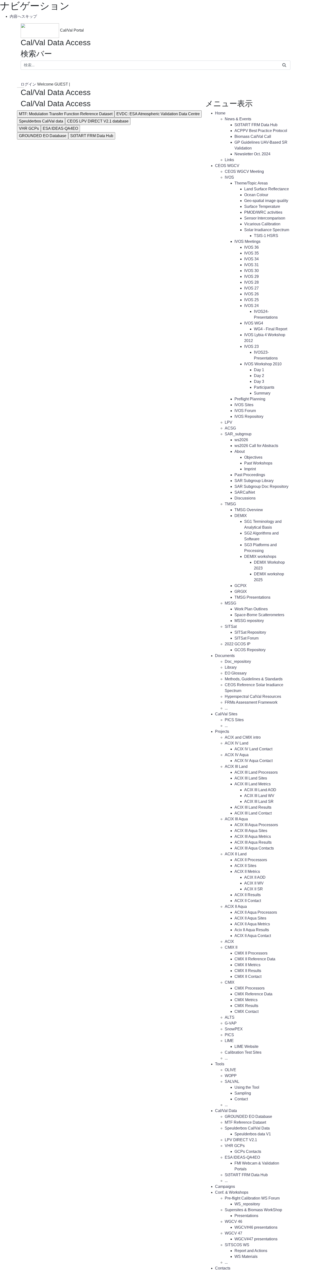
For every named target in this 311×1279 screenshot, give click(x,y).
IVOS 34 (251, 259)
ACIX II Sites (245, 866)
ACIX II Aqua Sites (250, 918)
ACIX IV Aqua (237, 755)
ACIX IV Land (236, 743)
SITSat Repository (250, 632)
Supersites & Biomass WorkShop (253, 1210)
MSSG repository (249, 621)
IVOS (229, 177)
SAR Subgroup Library (254, 481)
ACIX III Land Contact (253, 813)
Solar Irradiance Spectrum (266, 230)
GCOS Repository (250, 650)
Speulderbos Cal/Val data (41, 121)
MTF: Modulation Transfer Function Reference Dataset (65, 114)
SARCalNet (244, 492)
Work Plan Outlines (251, 609)
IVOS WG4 (253, 323)
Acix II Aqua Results (251, 930)
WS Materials (246, 1256)
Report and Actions (250, 1251)
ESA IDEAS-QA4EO (60, 128)
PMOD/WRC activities (263, 212)
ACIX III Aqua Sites (250, 831)
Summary (262, 393)
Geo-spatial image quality (266, 201)
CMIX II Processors (251, 953)
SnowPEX (234, 1029)
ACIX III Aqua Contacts (254, 848)
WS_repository (247, 1204)
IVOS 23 (251, 346)
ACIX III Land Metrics (252, 784)
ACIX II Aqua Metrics (252, 924)
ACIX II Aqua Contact (252, 936)
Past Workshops (258, 463)
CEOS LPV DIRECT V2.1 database (98, 121)
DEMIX (240, 516)
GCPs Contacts (247, 1151)
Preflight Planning (249, 399)
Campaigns (225, 1186)
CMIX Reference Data (253, 994)
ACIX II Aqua (236, 906)
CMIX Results (246, 1006)
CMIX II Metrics (247, 965)
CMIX (229, 982)
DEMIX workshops (260, 556)
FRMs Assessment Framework (251, 702)
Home (220, 113)
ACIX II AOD (255, 877)
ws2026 (241, 440)
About (239, 451)
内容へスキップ (23, 16)
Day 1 (259, 370)
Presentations (246, 1216)
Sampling (242, 1093)
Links (229, 160)
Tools (219, 1064)
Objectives (253, 457)
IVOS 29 (251, 276)
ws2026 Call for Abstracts (256, 446)
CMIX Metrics (246, 1000)
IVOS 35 (251, 253)
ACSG (230, 428)
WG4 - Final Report (270, 329)
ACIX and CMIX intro (243, 737)
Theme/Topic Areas (251, 183)
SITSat (231, 626)
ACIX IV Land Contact (253, 749)
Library (231, 667)
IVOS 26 (251, 294)
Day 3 (259, 381)
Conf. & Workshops (231, 1192)
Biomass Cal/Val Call (252, 136)
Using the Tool (246, 1087)
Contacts (222, 1268)
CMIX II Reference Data (254, 959)
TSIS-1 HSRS (266, 236)
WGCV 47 (233, 1233)
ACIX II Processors (250, 860)
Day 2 (259, 376)
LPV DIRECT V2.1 (241, 1140)
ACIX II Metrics (247, 871)
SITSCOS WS (237, 1245)
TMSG (230, 504)
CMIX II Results (247, 971)
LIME (229, 1041)
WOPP (231, 1076)
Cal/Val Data (226, 1111)
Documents (225, 656)
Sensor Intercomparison (264, 218)
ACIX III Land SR (259, 801)
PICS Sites (234, 720)
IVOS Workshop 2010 (263, 364)
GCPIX (240, 586)
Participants (264, 387)
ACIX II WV (254, 883)
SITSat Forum (246, 638)
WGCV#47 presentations (255, 1239)
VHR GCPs (29, 128)
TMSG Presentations (252, 597)
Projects (222, 731)
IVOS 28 (251, 282)
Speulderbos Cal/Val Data (247, 1128)
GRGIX (240, 591)
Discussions (245, 498)
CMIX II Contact (247, 976)
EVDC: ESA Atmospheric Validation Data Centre (158, 114)
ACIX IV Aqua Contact (253, 761)
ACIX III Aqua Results (253, 842)
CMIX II (231, 947)
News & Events (238, 119)
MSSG (230, 603)
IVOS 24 (251, 306)
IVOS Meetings (247, 241)
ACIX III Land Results (252, 807)
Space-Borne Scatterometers (259, 615)
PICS (229, 1035)
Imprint (250, 469)
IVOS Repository (248, 416)
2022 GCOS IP (238, 644)
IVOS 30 (251, 271)
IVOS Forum (245, 411)
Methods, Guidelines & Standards (254, 679)
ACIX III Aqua (236, 819)
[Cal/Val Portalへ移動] (40, 30)
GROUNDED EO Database (42, 136)
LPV (228, 422)
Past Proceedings (249, 475)
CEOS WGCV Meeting (244, 171)
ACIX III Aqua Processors (256, 825)
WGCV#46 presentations (255, 1227)
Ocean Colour (256, 195)
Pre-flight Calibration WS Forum (252, 1198)
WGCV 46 (233, 1221)
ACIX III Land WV (259, 796)
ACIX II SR (253, 889)
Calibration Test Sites (243, 1052)
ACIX (229, 941)
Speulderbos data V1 (252, 1134)
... (226, 708)
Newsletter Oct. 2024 (252, 154)
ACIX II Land (236, 854)
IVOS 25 (251, 300)
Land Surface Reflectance (266, 189)
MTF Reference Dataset (245, 1122)
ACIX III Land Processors (256, 772)
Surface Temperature (262, 206)
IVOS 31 (251, 265)
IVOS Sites (243, 405)
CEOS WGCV (227, 166)
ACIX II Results (247, 895)
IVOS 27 (251, 288)
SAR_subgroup (238, 434)
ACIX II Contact (247, 901)
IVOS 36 (251, 247)
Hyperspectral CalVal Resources (253, 696)
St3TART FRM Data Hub (91, 136)
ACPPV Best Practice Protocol (260, 131)
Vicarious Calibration (262, 224)
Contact (241, 1099)
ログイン (29, 84)
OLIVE (230, 1070)
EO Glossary (236, 673)
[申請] (284, 65)
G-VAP (231, 1023)
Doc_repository (238, 661)
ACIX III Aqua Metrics (252, 836)
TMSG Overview (248, 510)
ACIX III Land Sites (250, 778)
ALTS (229, 1017)
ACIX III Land (236, 766)
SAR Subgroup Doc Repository (261, 486)
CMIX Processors (249, 988)
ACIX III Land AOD (260, 790)
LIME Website (246, 1046)
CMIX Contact (246, 1011)
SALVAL (232, 1081)
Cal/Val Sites (226, 714)
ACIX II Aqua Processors (255, 912)
